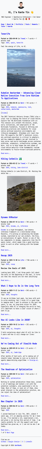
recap (13, 264)
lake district (22, 167)
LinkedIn (28, 442)
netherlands (5, 109)
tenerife (20, 43)
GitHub (3, 442)
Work (22, 103)
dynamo (13, 226)
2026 (7, 43)
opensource (22, 107)
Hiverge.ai (34, 360)
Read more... (6, 153)
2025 (7, 264)
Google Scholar (14, 442)
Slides (4, 113)
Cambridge (17, 352)
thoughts (14, 294)
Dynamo (3, 230)
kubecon (14, 107)
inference (24, 226)
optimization (16, 378)
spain (13, 43)
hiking (13, 167)
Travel (23, 38)
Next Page (10, 432)
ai (18, 226)
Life (22, 260)
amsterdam (15, 109)
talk (29, 107)
